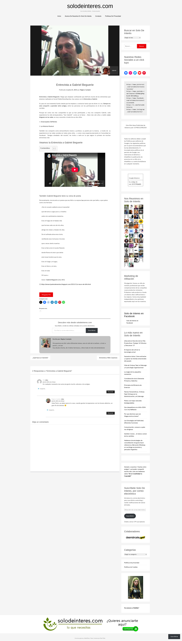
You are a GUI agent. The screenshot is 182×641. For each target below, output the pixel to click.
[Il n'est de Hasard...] (141, 236)
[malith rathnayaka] (136, 221)
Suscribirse (91, 330)
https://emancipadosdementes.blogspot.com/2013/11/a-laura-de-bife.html (66, 284)
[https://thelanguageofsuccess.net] (136, 245)
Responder (110, 392)
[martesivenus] (136, 212)
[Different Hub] (136, 250)
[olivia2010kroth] (136, 240)
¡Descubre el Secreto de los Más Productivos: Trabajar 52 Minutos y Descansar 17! (135, 343)
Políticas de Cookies (131, 567)
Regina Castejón (85, 90)
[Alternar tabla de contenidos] (53, 148)
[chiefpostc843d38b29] (136, 236)
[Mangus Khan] (126, 255)
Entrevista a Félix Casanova (108, 358)
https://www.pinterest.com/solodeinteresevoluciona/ (135, 87)
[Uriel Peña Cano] (126, 226)
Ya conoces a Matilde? (131, 608)
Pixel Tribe (102, 638)
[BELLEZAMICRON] (131, 260)
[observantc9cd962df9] (126, 216)
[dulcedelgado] (126, 207)
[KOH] (126, 250)
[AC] (136, 255)
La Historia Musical (47, 126)
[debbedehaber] (136, 260)
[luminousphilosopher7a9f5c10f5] (141, 260)
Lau (82, 200)
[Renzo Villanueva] (141, 207)
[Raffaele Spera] (141, 240)
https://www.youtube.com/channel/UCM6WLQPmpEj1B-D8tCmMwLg (135, 94)
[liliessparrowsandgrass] (136, 226)
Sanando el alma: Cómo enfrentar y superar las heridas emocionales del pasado (135, 359)
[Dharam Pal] (131, 255)
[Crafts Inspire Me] (126, 212)
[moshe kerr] (131, 231)
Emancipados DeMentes (49, 122)
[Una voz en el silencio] (141, 226)
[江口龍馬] (131, 207)
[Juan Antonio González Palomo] (126, 260)
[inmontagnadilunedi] (126, 236)
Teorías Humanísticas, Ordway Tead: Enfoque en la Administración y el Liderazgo (134, 394)
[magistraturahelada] (131, 226)
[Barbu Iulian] (141, 212)
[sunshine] (131, 245)
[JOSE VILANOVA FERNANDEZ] (136, 231)
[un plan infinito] (126, 221)
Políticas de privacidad (131, 563)
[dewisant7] (141, 250)
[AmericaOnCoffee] (126, 240)
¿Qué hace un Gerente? (40, 358)
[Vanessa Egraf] (141, 216)
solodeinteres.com (90, 6)
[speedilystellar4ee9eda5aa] (126, 265)
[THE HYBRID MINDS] (141, 221)
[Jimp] (141, 255)
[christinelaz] (131, 240)
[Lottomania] (141, 231)
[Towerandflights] (136, 216)
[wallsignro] (141, 245)
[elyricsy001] (131, 250)
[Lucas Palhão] (126, 231)
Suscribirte (130, 516)
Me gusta (46, 295)
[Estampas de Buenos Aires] (131, 212)
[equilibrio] (131, 236)
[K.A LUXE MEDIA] (131, 216)
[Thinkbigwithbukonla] (136, 207)
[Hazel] (131, 221)
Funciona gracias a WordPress (82, 638)
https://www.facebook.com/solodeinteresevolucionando (135, 100)
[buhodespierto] (131, 265)
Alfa (44, 380)
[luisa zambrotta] (126, 245)
